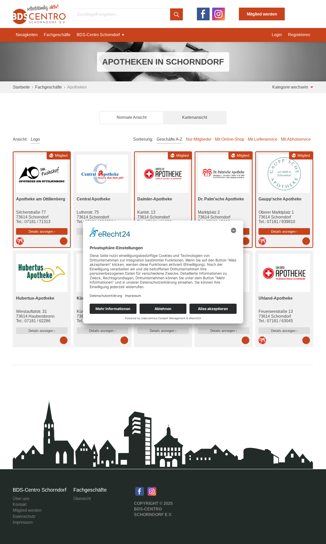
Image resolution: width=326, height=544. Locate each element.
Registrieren (299, 35)
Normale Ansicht (131, 117)
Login (277, 35)
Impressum (23, 522)
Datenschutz (24, 516)
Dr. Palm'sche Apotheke (221, 199)
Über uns (21, 498)
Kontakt (19, 504)
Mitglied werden (262, 14)
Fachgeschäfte (57, 35)
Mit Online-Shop (229, 139)
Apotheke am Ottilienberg (40, 199)
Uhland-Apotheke (276, 298)
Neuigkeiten (27, 35)
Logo (35, 139)
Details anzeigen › (42, 231)
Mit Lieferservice (262, 139)
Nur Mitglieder (198, 139)
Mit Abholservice (296, 139)
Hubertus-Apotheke (35, 298)
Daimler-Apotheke (154, 199)
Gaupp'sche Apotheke (280, 199)
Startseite (21, 87)
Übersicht (82, 498)
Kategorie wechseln (290, 87)
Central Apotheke (93, 199)
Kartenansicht (194, 117)
